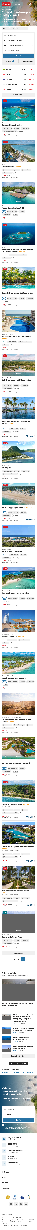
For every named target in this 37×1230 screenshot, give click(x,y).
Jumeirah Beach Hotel (9, 636)
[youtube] (26, 1204)
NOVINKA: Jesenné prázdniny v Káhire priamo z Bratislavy (17, 1004)
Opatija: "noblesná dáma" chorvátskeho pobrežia (21, 1038)
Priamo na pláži (8, 172)
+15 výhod (5, 684)
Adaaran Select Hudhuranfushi (13, 208)
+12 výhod (5, 301)
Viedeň (6, 1072)
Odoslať (18, 1120)
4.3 (5, 768)
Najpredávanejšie (28, 61)
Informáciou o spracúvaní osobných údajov (14, 1128)
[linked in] (16, 1204)
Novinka (5, 255)
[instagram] (21, 1204)
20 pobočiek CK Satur (16, 1138)
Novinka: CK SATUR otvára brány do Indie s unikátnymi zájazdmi (23, 1029)
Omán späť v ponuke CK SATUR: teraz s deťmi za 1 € (23, 1047)
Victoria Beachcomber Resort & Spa (14, 678)
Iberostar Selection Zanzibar (12, 551)
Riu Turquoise (6, 468)
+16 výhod (21, 812)
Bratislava (28, 1072)
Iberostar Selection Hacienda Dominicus (16, 891)
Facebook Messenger (15, 1150)
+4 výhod (13, 643)
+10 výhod (20, 131)
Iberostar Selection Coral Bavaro (13, 507)
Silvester (5, 29)
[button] (18, 35)
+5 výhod (18, 728)
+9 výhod (20, 474)
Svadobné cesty (22, 29)
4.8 (5, 598)
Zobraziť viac (18, 953)
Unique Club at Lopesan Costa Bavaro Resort (18, 847)
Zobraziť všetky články (18, 1056)
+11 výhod (14, 257)
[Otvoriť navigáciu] (34, 4)
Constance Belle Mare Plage (12, 937)
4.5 (5, 512)
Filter (10, 61)
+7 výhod (13, 344)
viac (34, 22)
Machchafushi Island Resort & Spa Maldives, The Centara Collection (17, 250)
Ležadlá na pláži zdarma (10, 131)
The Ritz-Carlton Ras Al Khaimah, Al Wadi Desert (16, 720)
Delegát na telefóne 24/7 (10, 812)
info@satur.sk (13, 1163)
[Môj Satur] (30, 4)
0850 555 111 (12, 1144)
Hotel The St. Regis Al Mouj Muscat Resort (17, 337)
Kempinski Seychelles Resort (12, 804)
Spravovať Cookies (7, 1214)
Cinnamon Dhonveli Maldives (12, 125)
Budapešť (16, 1072)
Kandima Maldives (8, 166)
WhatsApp (12, 1156)
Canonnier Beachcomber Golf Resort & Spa (17, 293)
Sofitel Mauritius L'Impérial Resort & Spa (16, 380)
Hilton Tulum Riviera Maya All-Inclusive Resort (16, 422)
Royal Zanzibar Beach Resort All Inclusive (16, 763)
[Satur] (6, 4)
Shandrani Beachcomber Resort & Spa (15, 593)
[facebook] (11, 1204)
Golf (13, 29)
